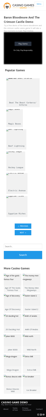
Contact (39, 409)
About (5, 409)
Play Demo (23, 44)
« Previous (23, 226)
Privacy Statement (26, 409)
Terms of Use (15, 409)
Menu (39, 4)
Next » (23, 233)
